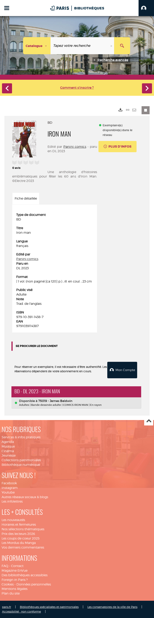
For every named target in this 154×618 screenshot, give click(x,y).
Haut (148, 421)
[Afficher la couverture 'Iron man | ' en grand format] (24, 138)
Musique (8, 446)
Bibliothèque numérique (21, 465)
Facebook (9, 483)
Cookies (8, 584)
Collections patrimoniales (21, 460)
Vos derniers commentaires (23, 547)
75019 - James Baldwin (55, 401)
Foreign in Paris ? (15, 580)
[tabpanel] (54, 270)
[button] (146, 8)
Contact (17, 566)
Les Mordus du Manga (19, 543)
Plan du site (11, 593)
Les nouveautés (13, 520)
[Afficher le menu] (6, 8)
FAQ (5, 566)
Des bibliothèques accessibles (25, 575)
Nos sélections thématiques (23, 529)
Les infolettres (12, 501)
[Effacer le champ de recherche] (111, 45)
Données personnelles (33, 584)
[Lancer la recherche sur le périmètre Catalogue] (122, 45)
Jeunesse (9, 455)
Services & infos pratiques (21, 437)
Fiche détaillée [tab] (26, 198)
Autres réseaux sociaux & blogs (25, 497)
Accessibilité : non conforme (21, 611)
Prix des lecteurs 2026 (18, 534)
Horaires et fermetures (19, 524)
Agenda (8, 442)
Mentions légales (14, 589)
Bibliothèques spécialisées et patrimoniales (49, 607)
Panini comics (74, 147)
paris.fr (6, 607)
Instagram (10, 488)
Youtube (8, 492)
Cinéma (8, 451)
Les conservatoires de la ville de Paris (112, 607)
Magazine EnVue (14, 570)
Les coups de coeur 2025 (21, 538)
